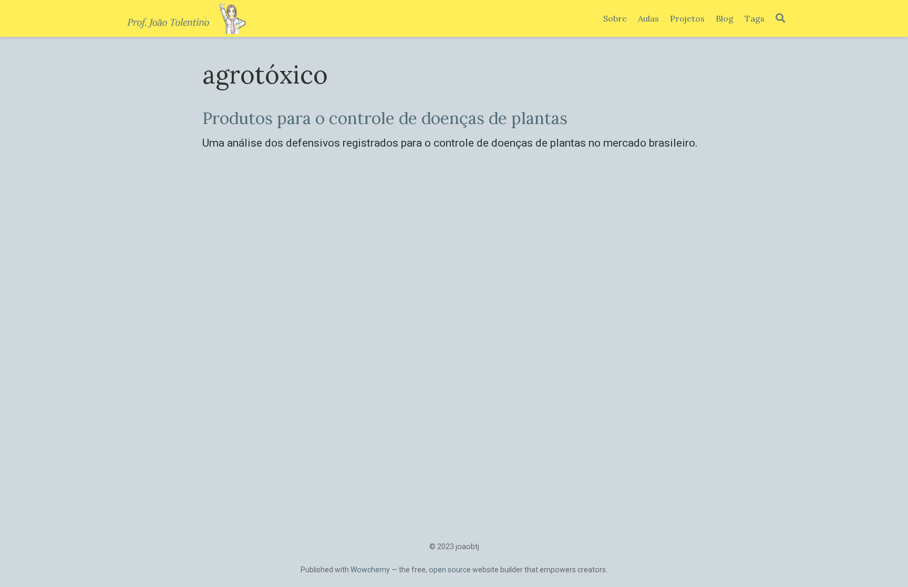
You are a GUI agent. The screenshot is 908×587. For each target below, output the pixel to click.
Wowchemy (370, 569)
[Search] (780, 19)
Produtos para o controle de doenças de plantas (384, 118)
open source (450, 569)
